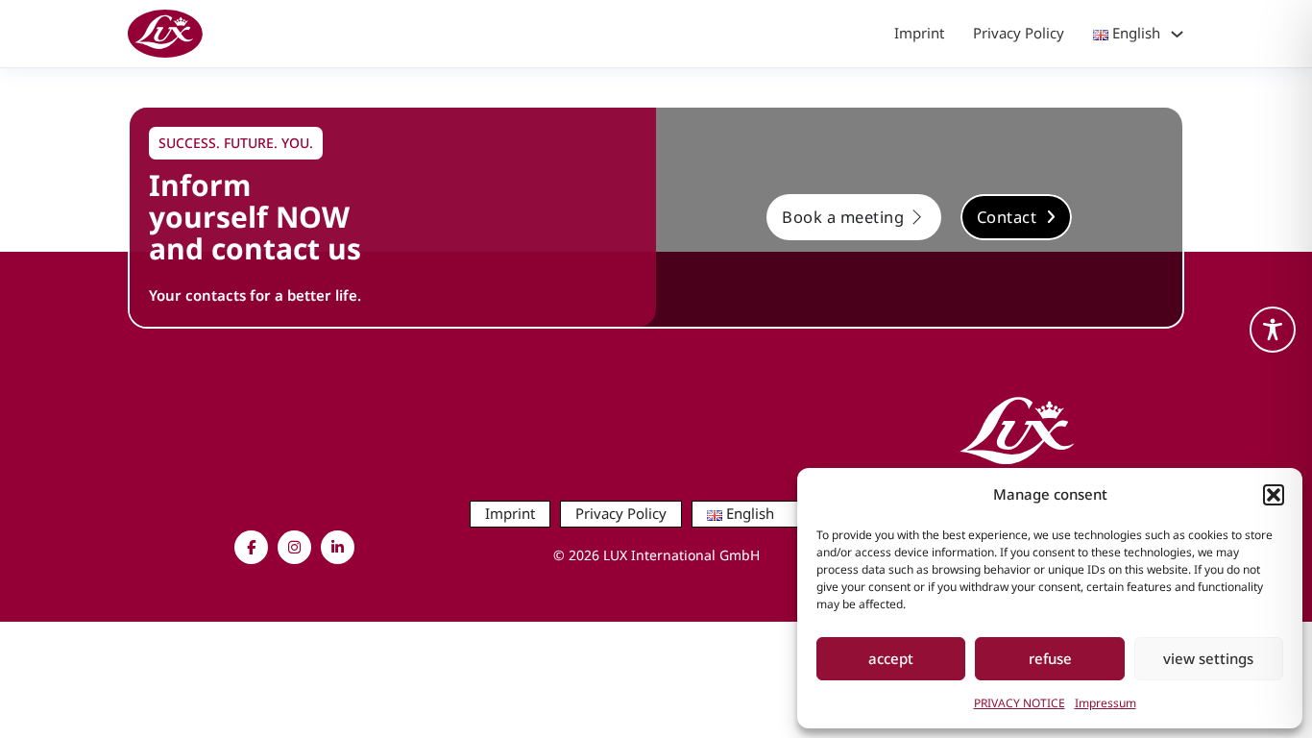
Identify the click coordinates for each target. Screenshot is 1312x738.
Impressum (1105, 703)
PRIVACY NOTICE (1019, 703)
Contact (1007, 217)
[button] (1273, 494)
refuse (1050, 658)
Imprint (919, 32)
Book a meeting (843, 217)
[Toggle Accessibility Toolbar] (1273, 330)
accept (890, 658)
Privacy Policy (1018, 32)
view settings (1208, 658)
